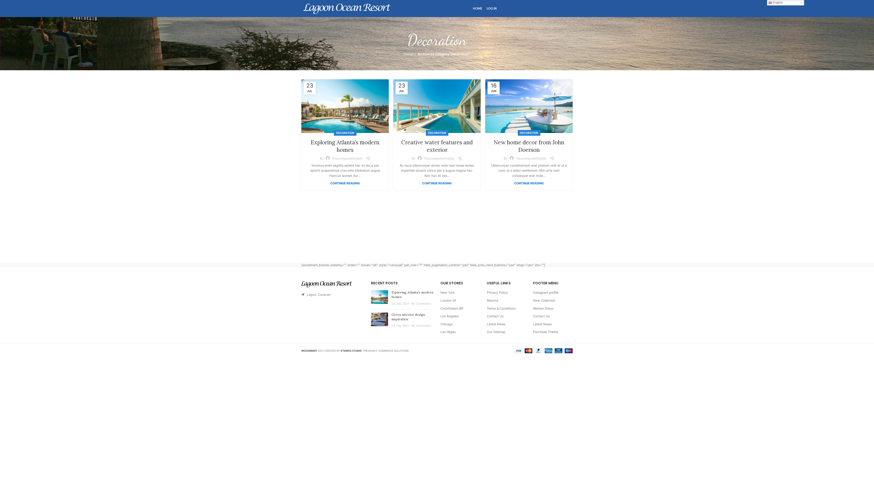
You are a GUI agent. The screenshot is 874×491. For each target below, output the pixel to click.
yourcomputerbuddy (347, 158)
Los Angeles (449, 316)
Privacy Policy (497, 292)
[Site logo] (346, 8)
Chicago (446, 324)
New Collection (544, 300)
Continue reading (345, 183)
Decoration (345, 133)
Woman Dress (543, 308)
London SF (448, 300)
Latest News (496, 324)
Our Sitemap (496, 332)
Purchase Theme (545, 332)
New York (447, 292)
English (777, 2)
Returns (492, 300)
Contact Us (495, 316)
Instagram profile (545, 292)
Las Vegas (448, 332)
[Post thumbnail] (379, 298)
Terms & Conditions (501, 308)
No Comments (421, 303)
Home (408, 54)
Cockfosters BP (451, 308)
